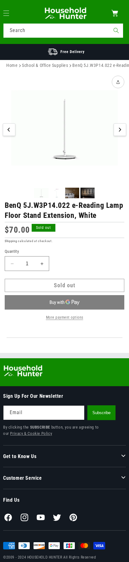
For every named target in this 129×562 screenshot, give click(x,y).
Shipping (11, 241)
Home (12, 65)
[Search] (116, 30)
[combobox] (63, 31)
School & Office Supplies (45, 65)
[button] (10, 13)
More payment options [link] (64, 317)
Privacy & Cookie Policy (31, 433)
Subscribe (101, 412)
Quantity (12, 251)
